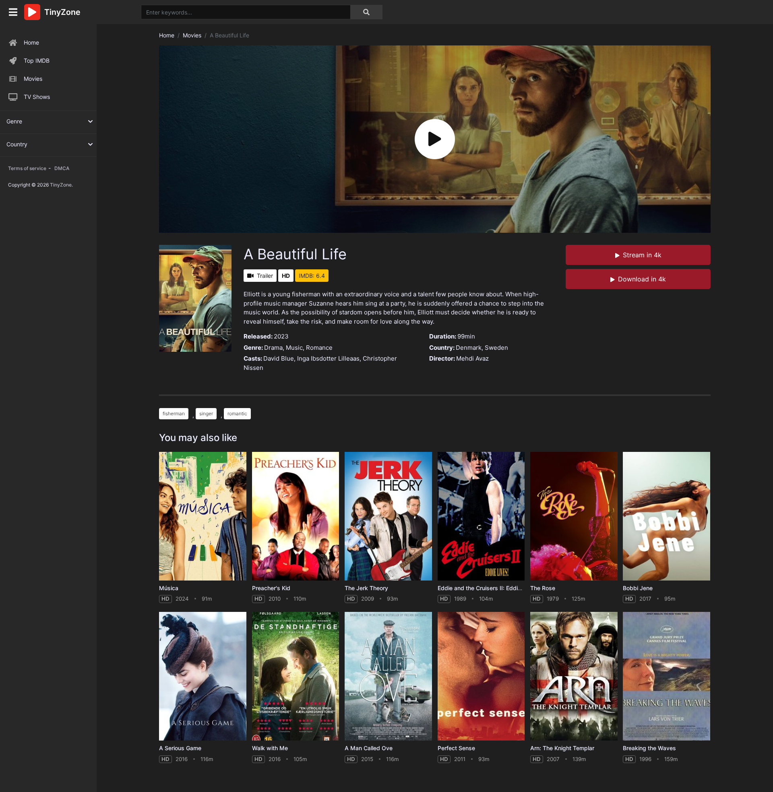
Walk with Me (270, 748)
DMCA (61, 168)
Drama (273, 347)
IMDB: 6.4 (312, 275)
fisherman (174, 413)
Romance (319, 347)
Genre (14, 121)
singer (206, 413)
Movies (33, 78)
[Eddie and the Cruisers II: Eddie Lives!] (481, 516)
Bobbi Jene (638, 588)
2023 (281, 336)
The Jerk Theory (366, 588)
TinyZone (61, 185)
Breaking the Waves (649, 748)
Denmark (469, 347)
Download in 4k (642, 279)
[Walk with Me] (295, 676)
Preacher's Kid (271, 588)
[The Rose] (574, 516)
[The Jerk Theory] (388, 516)
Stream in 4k (642, 255)
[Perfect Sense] (481, 676)
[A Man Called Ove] (388, 676)
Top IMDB (37, 60)
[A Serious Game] (202, 676)
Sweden (496, 347)
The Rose (542, 588)
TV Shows (37, 96)
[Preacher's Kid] (295, 516)
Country (16, 144)
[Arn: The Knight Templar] (574, 676)
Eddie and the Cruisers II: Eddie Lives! (488, 588)
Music (294, 347)
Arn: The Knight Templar (562, 748)
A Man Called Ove (369, 748)
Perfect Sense (456, 748)
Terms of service (27, 168)
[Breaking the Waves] (666, 676)
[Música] (202, 516)
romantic (237, 413)
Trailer (265, 275)
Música (168, 588)
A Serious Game (180, 748)
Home (31, 42)
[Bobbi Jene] (666, 516)
